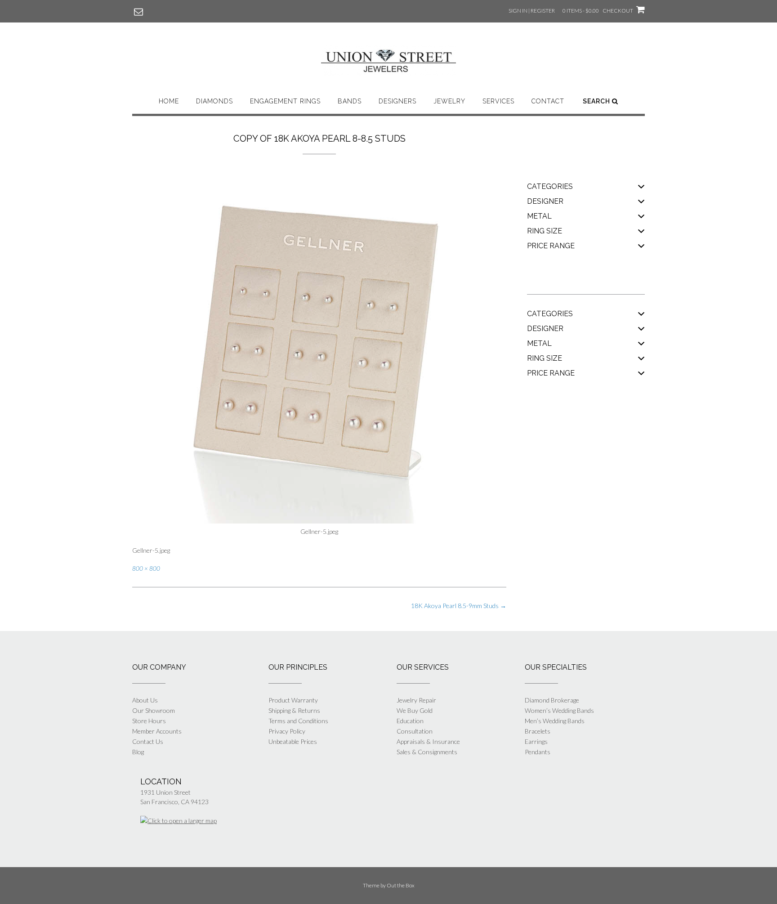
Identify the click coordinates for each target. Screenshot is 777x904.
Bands (350, 101)
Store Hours (149, 721)
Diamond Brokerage (552, 700)
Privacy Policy (286, 731)
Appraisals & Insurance (428, 741)
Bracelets (537, 731)
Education (410, 721)
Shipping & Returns (294, 710)
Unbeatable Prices (292, 741)
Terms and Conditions (298, 721)
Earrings (536, 741)
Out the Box (401, 885)
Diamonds (214, 101)
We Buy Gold (415, 710)
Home (169, 101)
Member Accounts (157, 731)
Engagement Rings (285, 101)
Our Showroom (153, 710)
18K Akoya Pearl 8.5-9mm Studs (458, 605)
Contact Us (147, 741)
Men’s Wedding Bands (555, 721)
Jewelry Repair (416, 700)
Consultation (415, 731)
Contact (547, 101)
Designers (397, 101)
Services (498, 101)
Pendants (537, 752)
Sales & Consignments (427, 752)
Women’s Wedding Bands (559, 710)
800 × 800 (146, 568)
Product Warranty (293, 700)
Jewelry (449, 101)
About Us (145, 700)
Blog (138, 752)
